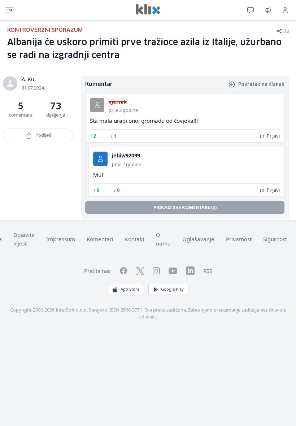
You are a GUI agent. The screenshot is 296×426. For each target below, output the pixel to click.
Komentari (100, 239)
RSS (207, 270)
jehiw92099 (126, 155)
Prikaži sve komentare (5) (185, 207)
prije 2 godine (123, 110)
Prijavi (273, 135)
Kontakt (134, 239)
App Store (130, 289)
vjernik (118, 101)
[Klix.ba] (148, 9)
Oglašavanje (198, 239)
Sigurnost (275, 239)
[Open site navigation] (9, 10)
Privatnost (239, 239)
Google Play (172, 289)
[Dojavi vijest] (267, 10)
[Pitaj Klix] (250, 10)
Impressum (60, 239)
